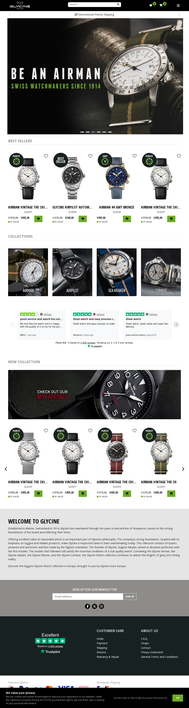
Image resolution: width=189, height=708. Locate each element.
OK (177, 698)
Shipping (102, 648)
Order (100, 638)
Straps (145, 643)
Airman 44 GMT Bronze (116, 209)
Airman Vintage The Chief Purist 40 (28, 209)
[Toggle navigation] (178, 5)
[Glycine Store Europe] (20, 4)
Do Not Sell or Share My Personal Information (140, 698)
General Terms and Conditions (159, 657)
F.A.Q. (144, 638)
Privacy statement (152, 652)
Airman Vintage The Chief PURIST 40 (117, 483)
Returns (101, 652)
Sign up (129, 596)
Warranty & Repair (108, 657)
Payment (102, 643)
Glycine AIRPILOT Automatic (72, 209)
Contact (146, 648)
